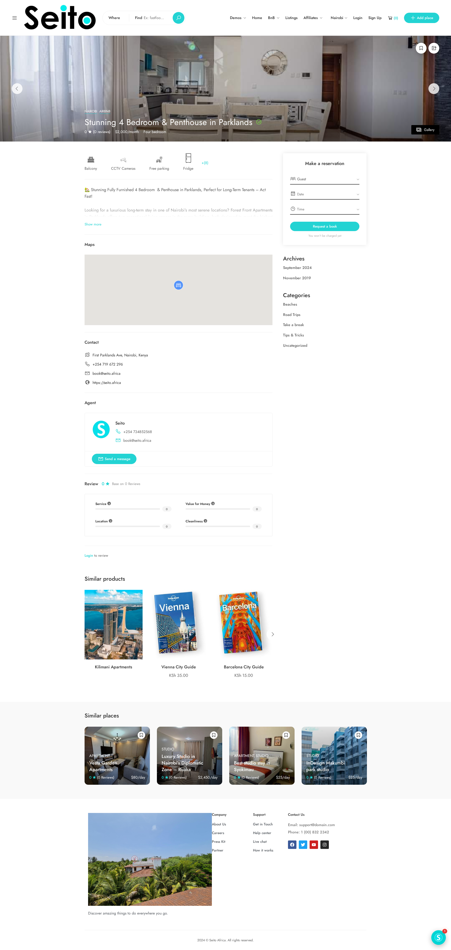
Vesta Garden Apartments (103, 766)
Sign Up (374, 17)
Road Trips (291, 314)
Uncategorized (295, 345)
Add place (425, 17)
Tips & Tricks (293, 335)
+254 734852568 (137, 431)
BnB (271, 17)
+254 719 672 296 (108, 364)
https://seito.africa (107, 382)
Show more (93, 224)
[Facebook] (292, 844)
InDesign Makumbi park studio (325, 766)
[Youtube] (314, 844)
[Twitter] (303, 844)
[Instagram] (324, 844)
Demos (235, 17)
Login (357, 17)
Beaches (290, 304)
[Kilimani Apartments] (114, 624)
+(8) (205, 163)
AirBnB (104, 111)
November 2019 (297, 278)
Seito (120, 423)
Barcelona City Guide (244, 667)
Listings (291, 17)
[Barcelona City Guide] (244, 624)
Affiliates (310, 17)
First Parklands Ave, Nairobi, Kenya (120, 355)
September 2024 (297, 267)
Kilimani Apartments (113, 667)
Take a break (293, 324)
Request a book (325, 226)
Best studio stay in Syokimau (252, 766)
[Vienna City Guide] (179, 624)
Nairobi (91, 111)
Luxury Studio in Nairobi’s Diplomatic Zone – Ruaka (182, 763)
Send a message (117, 458)
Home (257, 17)
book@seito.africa (107, 373)
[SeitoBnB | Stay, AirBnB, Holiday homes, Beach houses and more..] (60, 17)
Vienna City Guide (178, 667)
